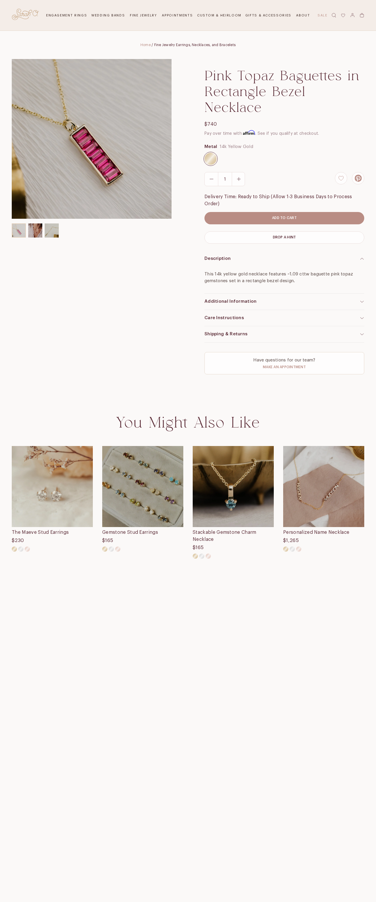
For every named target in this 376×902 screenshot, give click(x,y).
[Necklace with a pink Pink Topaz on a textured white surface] (92, 139)
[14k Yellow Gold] (210, 159)
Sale (323, 15)
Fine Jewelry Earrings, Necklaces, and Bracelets (195, 45)
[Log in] (352, 15)
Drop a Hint (284, 237)
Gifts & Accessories (268, 15)
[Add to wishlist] (341, 178)
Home (145, 45)
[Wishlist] (343, 15)
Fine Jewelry (143, 15)
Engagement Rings (66, 15)
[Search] (333, 15)
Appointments (177, 15)
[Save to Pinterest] (358, 178)
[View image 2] (35, 230)
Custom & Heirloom (219, 15)
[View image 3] (52, 230)
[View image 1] (19, 230)
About (303, 15)
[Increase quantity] (238, 179)
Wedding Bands (108, 15)
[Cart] (361, 15)
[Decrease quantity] (211, 179)
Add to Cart (284, 218)
